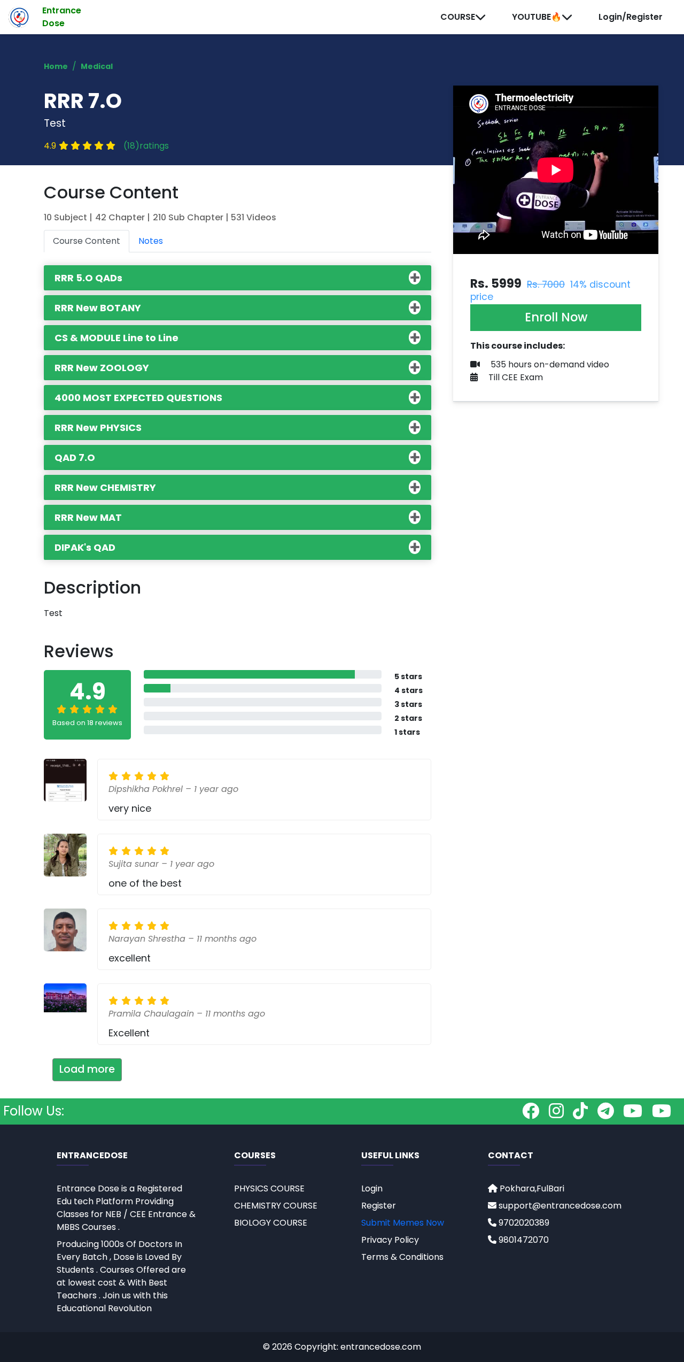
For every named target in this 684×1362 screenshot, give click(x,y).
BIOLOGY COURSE (270, 1223)
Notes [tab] (150, 241)
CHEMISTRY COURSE (275, 1205)
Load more (87, 1069)
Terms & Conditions (402, 1257)
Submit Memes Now (402, 1223)
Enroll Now (556, 317)
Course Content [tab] (86, 241)
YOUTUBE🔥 (537, 17)
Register (378, 1205)
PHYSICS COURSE (269, 1188)
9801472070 (522, 1240)
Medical (97, 66)
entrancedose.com (380, 1347)
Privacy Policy (390, 1240)
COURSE (457, 17)
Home (56, 66)
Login (372, 1188)
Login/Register (630, 17)
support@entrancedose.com (560, 1205)
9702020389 (522, 1223)
